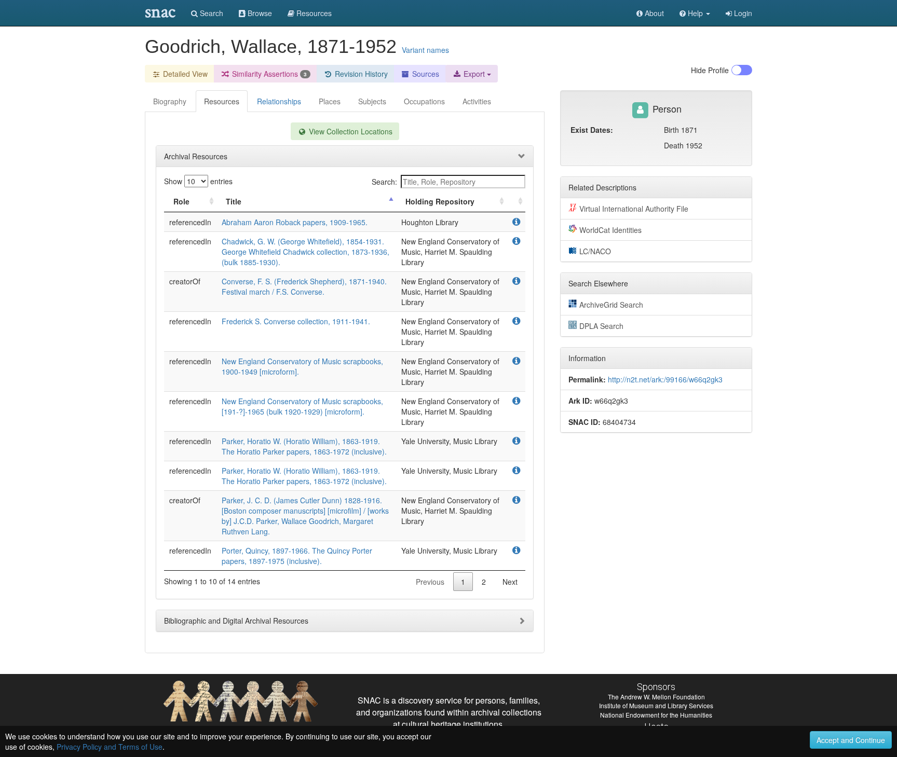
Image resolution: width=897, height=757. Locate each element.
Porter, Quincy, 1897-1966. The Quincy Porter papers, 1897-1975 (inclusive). (297, 555)
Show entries (198, 181)
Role (181, 201)
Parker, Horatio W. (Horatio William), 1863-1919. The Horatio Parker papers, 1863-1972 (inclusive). (304, 446)
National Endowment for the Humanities (656, 714)
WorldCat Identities (610, 230)
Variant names (425, 50)
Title (233, 201)
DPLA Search (601, 326)
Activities (477, 101)
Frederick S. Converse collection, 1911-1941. (296, 321)
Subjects (372, 101)
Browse (259, 13)
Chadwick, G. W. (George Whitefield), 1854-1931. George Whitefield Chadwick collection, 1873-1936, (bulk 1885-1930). (305, 251)
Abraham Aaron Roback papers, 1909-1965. (295, 222)
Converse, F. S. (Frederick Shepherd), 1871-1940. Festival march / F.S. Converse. (304, 286)
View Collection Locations (349, 131)
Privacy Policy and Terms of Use (109, 746)
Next (510, 581)
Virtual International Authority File (633, 208)
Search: (384, 181)
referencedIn (190, 222)
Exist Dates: (591, 130)
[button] (695, 13)
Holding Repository (439, 201)
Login (742, 13)
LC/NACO (595, 251)
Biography (169, 101)
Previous (430, 581)
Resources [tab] (221, 101)
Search (210, 13)
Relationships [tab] (279, 101)
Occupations (424, 101)
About (653, 13)
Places (330, 101)
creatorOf (184, 281)
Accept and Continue (851, 740)
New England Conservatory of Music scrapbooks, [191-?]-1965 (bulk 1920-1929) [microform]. (302, 406)
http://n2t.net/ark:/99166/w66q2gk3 (665, 379)
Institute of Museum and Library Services (656, 705)
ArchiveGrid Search (611, 304)
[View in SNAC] (516, 222)
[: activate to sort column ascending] (516, 201)
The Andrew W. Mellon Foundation (656, 696)
